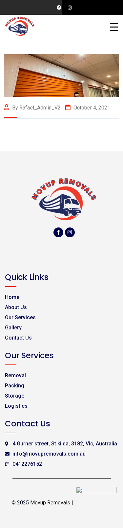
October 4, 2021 (91, 108)
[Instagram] (70, 232)
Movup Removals (50, 502)
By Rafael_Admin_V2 (36, 108)
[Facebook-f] (58, 232)
